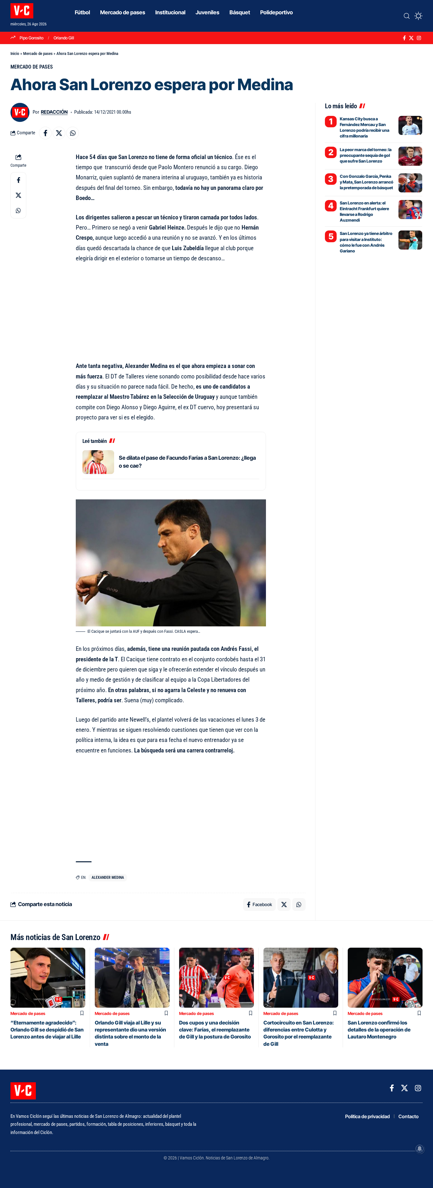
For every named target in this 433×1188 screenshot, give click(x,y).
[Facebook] (404, 38)
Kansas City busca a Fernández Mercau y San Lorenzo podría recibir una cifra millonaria (364, 127)
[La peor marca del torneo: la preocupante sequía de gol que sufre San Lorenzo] (410, 156)
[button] (407, 16)
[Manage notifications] (420, 1149)
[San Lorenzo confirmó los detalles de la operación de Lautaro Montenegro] (385, 978)
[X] (411, 38)
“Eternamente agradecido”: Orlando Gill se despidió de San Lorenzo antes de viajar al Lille (47, 1029)
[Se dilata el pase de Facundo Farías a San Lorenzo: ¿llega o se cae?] (98, 462)
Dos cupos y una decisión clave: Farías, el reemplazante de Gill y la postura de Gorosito (215, 1029)
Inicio (14, 53)
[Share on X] (59, 133)
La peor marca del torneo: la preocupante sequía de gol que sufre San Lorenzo (365, 155)
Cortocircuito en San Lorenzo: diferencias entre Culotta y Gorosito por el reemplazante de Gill (298, 1033)
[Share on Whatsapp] (72, 133)
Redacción (54, 112)
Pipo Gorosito (31, 37)
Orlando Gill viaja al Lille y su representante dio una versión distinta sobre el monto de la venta (130, 1033)
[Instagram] (419, 38)
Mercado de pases (38, 53)
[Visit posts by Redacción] (19, 112)
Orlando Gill (64, 37)
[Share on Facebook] (45, 133)
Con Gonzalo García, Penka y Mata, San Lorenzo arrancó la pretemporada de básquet (366, 182)
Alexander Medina (108, 877)
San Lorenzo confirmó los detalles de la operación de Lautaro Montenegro (379, 1029)
